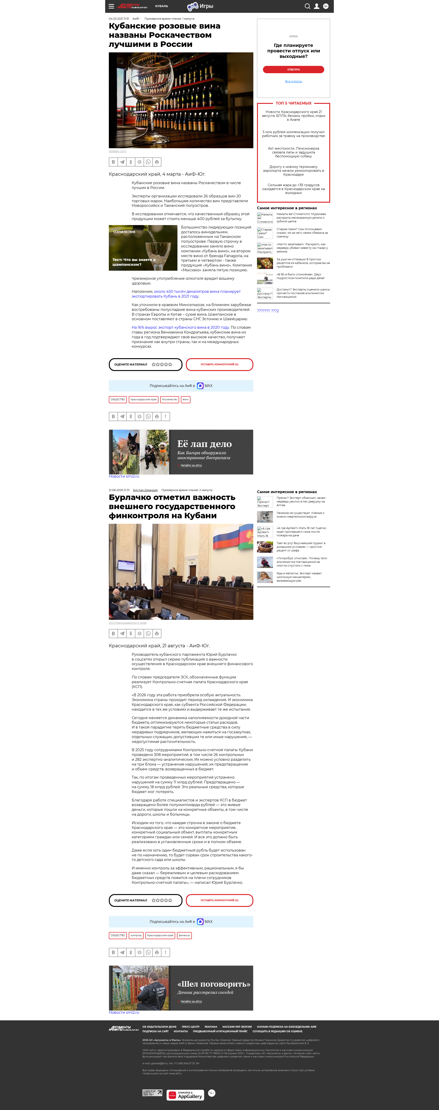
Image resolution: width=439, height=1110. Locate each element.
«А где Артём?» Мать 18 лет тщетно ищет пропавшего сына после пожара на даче (301, 531)
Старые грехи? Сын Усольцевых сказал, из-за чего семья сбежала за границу (302, 232)
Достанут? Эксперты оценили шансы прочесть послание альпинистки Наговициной (303, 293)
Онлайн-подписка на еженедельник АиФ (286, 1026)
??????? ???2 (268, 311)
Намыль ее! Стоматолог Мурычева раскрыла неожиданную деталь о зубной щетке (301, 217)
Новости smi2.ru (124, 476)
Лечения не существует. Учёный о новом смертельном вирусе (300, 514)
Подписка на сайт (155, 1031)
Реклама (211, 1026)
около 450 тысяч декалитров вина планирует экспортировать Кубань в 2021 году (186, 293)
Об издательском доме (159, 1026)
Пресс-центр (190, 1026)
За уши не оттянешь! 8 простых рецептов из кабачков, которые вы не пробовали (303, 263)
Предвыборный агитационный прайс (220, 1031)
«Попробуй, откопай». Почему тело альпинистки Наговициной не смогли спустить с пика (302, 561)
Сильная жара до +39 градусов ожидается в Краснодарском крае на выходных (293, 189)
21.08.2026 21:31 (119, 490)
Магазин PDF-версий (237, 1026)
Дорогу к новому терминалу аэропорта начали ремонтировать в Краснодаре (293, 171)
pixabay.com (117, 151)
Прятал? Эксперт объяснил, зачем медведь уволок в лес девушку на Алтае (301, 501)
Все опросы (293, 81)
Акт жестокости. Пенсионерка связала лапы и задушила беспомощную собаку (293, 152)
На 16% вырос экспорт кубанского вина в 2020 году (180, 327)
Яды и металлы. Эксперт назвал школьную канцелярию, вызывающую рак (299, 577)
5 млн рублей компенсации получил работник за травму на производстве (293, 134)
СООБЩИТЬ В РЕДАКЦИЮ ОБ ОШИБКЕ (277, 1031)
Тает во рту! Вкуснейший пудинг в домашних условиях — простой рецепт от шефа (301, 546)
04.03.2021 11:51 (119, 18)
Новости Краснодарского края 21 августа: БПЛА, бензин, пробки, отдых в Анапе (293, 116)
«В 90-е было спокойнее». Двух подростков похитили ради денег (301, 276)
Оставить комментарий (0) (219, 364)
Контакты (181, 1031)
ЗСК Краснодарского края (128, 622)
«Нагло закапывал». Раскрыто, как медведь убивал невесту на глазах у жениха (302, 247)
